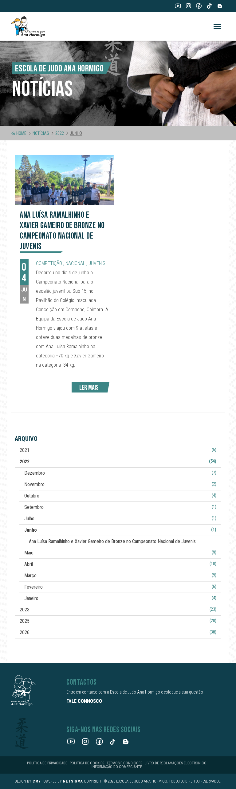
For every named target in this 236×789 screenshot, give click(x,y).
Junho (120, 530)
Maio (120, 553)
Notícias (41, 133)
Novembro (120, 484)
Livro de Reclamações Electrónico (175, 763)
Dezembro (120, 473)
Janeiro (120, 598)
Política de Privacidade (47, 763)
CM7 (37, 781)
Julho (120, 518)
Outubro (120, 496)
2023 (118, 610)
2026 (118, 632)
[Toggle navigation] (217, 26)
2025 (118, 621)
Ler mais (89, 388)
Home (21, 133)
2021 (118, 450)
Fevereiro (120, 587)
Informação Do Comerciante (117, 767)
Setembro (120, 507)
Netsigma (73, 781)
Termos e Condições (124, 763)
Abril (120, 564)
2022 (59, 133)
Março (120, 575)
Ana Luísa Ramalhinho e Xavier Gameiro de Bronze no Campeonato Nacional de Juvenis (112, 541)
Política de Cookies (87, 763)
